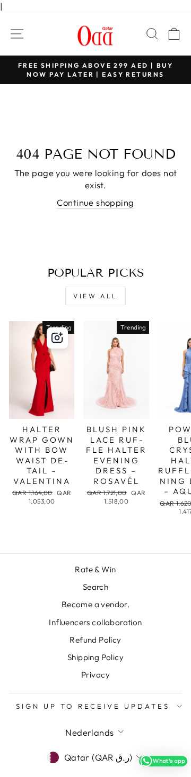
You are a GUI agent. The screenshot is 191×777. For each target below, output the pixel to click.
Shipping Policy (95, 657)
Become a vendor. (96, 604)
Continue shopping (95, 202)
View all (95, 296)
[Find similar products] (57, 338)
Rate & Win (95, 569)
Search (95, 587)
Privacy (95, 675)
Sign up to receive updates (93, 706)
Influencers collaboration (95, 622)
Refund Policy (95, 640)
